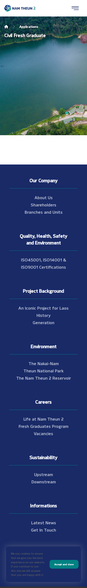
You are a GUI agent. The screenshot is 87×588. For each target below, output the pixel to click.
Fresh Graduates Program (43, 426)
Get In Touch (43, 529)
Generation (43, 322)
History (43, 315)
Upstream (43, 474)
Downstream (43, 481)
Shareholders (43, 204)
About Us (44, 197)
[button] (75, 8)
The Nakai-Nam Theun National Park (43, 366)
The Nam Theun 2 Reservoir (43, 378)
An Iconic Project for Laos (43, 308)
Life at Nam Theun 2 (43, 419)
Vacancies (43, 433)
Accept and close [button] (64, 564)
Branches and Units (44, 212)
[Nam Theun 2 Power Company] (20, 8)
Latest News (43, 522)
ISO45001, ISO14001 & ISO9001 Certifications (43, 263)
